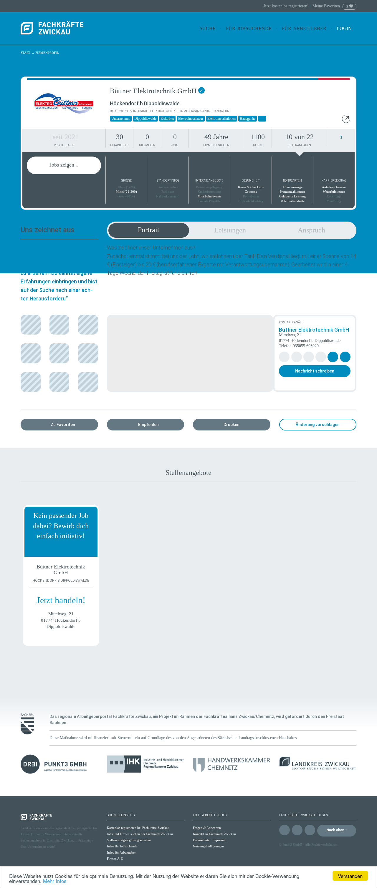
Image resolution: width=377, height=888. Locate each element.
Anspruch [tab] (311, 230)
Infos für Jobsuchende (122, 846)
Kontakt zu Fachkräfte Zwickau (214, 834)
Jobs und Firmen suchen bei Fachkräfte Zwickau (140, 834)
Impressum (219, 840)
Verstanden (350, 875)
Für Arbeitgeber (304, 28)
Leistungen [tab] (230, 230)
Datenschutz (201, 840)
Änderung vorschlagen (318, 424)
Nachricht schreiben (314, 371)
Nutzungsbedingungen (208, 846)
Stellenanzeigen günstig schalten (129, 840)
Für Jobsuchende (249, 28)
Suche (208, 28)
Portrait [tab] (148, 230)
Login (345, 28)
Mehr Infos (55, 880)
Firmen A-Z (115, 858)
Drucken (231, 424)
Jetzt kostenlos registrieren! (286, 6)
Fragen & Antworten (207, 827)
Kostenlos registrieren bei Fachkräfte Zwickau (138, 827)
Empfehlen (148, 424)
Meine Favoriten (326, 6)
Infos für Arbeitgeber (121, 852)
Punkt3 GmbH (292, 844)
